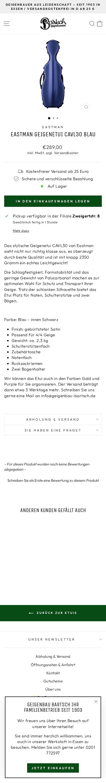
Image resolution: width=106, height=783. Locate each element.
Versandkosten (66, 153)
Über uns (52, 689)
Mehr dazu (21, 230)
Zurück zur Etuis (56, 613)
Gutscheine (53, 681)
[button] (53, 480)
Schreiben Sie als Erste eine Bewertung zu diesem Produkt (53, 480)
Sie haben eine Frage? (53, 430)
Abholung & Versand (53, 419)
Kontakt (53, 673)
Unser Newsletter (51, 639)
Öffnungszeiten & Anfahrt (53, 664)
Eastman (53, 127)
